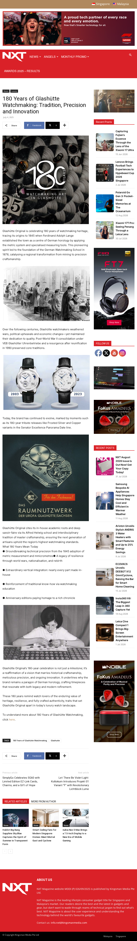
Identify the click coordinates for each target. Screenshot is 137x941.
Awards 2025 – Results (22, 71)
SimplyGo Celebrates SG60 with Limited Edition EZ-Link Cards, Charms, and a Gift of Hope (21, 781)
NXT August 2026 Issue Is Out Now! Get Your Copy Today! (124, 465)
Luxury (14, 91)
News (34, 57)
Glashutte (55, 740)
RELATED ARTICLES (16, 801)
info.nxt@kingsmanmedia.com (69, 922)
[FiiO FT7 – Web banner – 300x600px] (114, 328)
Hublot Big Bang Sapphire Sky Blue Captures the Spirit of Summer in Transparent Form (15, 837)
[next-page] (10, 851)
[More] (64, 125)
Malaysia (107, 936)
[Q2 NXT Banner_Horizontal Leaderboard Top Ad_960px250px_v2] (69, 45)
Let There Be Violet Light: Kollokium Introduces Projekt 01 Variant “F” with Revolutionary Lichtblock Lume (70, 783)
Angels (50, 57)
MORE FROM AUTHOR (43, 801)
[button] (130, 55)
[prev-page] (4, 851)
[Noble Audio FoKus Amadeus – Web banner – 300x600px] (114, 741)
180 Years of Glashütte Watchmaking (30, 740)
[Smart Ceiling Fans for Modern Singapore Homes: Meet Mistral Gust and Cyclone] (45, 818)
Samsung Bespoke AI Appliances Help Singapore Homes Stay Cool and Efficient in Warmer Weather (125, 499)
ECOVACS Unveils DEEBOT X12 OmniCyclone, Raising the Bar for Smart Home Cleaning (125, 575)
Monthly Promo (73, 57)
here (12, 719)
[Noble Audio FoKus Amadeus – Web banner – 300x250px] (114, 433)
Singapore (121, 936)
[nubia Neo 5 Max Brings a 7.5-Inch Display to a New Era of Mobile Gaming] (76, 818)
